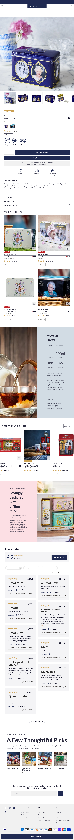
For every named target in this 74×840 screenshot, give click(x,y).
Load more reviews (37, 721)
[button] (2, 6)
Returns (58, 818)
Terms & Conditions (44, 820)
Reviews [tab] (8, 549)
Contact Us (24, 818)
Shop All (67, 426)
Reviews (41, 815)
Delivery (58, 812)
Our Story (41, 812)
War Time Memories (26, 769)
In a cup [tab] (50, 345)
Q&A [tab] (17, 549)
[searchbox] (12, 567)
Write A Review (59, 557)
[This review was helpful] (27, 593)
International (60, 815)
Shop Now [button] (10, 771)
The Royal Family (44, 768)
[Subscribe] (60, 793)
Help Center (25, 812)
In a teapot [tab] (59, 345)
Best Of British (12, 768)
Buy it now (37, 158)
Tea (33, 15)
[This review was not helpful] (31, 593)
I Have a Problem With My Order (63, 821)
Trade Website (26, 815)
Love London (59, 768)
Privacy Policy (42, 818)
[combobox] (39, 11)
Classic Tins (38, 15)
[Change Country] (4, 829)
